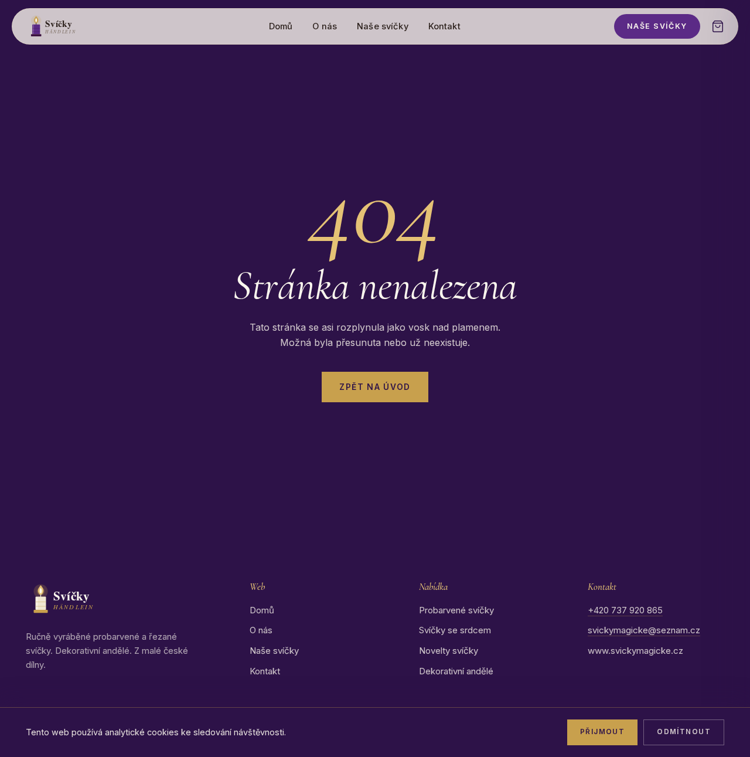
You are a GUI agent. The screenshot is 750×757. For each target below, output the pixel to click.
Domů (281, 26)
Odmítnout (684, 732)
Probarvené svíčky (456, 610)
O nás (324, 26)
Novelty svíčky (448, 650)
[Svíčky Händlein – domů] (70, 26)
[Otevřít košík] (718, 26)
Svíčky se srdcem (455, 630)
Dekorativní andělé (456, 671)
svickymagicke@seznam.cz (644, 630)
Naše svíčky (382, 26)
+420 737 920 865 (625, 610)
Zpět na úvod (375, 387)
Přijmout (602, 732)
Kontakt (444, 26)
